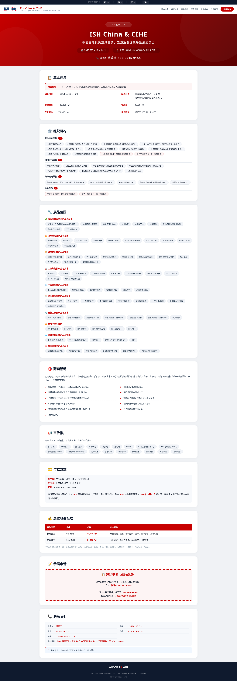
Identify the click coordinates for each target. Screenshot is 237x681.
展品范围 (184, 9)
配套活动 (194, 9)
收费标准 (204, 9)
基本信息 (164, 9)
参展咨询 (227, 9)
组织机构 (174, 9)
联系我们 (214, 9)
